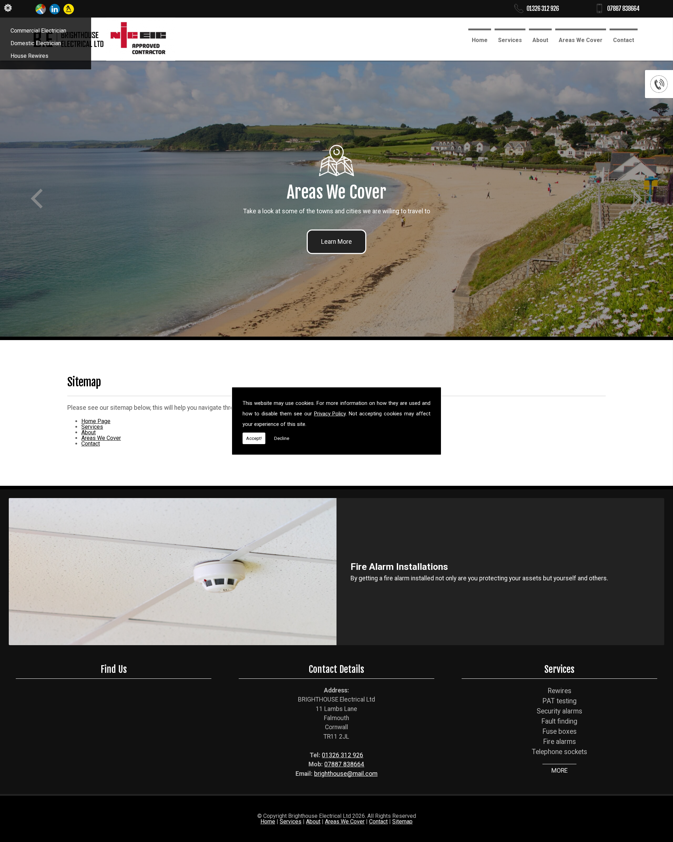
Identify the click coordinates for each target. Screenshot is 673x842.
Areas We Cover (581, 40)
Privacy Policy (330, 413)
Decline (281, 438)
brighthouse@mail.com (346, 773)
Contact (623, 40)
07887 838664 (623, 8)
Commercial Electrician (38, 30)
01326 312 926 (542, 8)
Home (480, 40)
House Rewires (29, 56)
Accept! (254, 438)
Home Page (95, 421)
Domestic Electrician (36, 43)
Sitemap (402, 821)
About (540, 40)
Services (510, 40)
